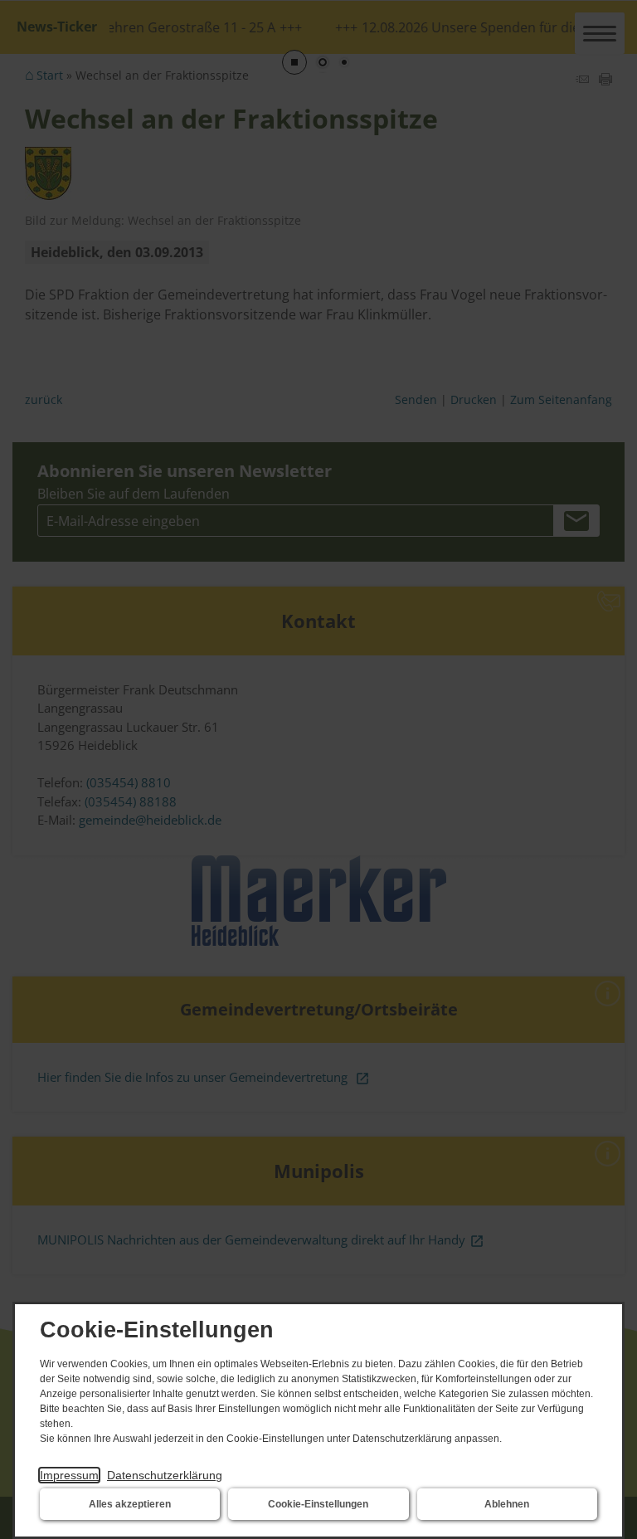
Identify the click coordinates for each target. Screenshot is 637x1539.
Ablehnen (506, 1504)
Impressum (69, 1475)
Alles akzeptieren (130, 1504)
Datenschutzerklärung (164, 1475)
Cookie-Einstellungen (318, 1504)
